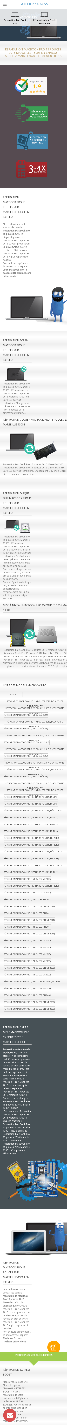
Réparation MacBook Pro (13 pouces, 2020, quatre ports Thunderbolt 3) (35, 709)
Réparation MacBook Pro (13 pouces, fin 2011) (27, 926)
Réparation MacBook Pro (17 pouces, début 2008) (29, 1002)
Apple (13, 694)
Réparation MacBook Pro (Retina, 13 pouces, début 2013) (33, 865)
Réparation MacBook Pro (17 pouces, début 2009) (29, 967)
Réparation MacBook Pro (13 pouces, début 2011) (29, 933)
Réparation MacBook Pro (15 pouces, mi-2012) (27, 879)
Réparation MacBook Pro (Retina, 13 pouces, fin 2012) (31, 885)
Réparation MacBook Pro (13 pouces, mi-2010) (27, 954)
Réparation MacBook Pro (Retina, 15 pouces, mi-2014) (31, 817)
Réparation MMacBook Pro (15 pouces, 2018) (26, 742)
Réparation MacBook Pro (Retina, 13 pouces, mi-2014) (31, 831)
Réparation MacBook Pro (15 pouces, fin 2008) (27, 995)
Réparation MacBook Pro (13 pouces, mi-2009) (27, 988)
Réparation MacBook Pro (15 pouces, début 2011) (29, 920)
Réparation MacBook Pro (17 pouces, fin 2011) (27, 899)
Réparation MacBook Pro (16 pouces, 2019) (26, 715)
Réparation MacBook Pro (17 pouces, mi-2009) (27, 961)
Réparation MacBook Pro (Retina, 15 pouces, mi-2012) (31, 872)
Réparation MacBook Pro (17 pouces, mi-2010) (27, 940)
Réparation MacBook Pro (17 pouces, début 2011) (29, 906)
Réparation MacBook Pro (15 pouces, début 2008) (29, 1009)
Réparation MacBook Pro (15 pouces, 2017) (26, 756)
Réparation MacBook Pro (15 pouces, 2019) (26, 728)
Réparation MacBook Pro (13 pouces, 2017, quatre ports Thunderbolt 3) (35, 763)
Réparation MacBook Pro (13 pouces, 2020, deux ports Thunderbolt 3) (35, 702)
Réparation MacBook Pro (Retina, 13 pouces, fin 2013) (31, 858)
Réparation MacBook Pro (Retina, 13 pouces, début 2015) (33, 810)
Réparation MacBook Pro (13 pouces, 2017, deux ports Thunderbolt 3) (35, 770)
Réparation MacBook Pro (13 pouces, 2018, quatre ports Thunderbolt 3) (35, 750)
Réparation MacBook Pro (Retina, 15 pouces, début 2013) (33, 851)
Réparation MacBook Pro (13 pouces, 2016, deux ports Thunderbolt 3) (35, 791)
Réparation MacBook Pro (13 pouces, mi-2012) (27, 892)
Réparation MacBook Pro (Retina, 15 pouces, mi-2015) (31, 797)
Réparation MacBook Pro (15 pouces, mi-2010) (27, 947)
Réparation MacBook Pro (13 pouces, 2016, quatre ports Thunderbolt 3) (35, 784)
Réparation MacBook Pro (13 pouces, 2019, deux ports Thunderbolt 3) (35, 722)
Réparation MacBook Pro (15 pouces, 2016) (26, 776)
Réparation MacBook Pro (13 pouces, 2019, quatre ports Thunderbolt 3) (35, 736)
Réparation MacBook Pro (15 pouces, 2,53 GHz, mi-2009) (32, 981)
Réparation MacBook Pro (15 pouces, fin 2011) (27, 913)
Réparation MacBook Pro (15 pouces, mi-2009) (27, 974)
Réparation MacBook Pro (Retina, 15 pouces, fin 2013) (31, 838)
